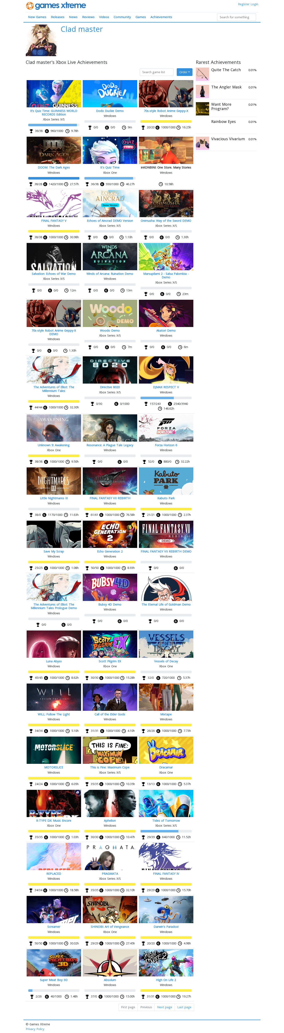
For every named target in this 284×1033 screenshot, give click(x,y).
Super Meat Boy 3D (54, 980)
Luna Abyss (54, 661)
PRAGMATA (110, 874)
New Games (37, 17)
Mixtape (166, 714)
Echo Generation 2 (110, 551)
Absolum (110, 980)
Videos (104, 17)
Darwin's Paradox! (166, 927)
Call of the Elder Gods (110, 714)
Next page (164, 1007)
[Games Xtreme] (56, 5)
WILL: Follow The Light (54, 714)
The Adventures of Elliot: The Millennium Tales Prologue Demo (54, 606)
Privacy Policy (35, 1029)
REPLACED (53, 874)
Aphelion (110, 820)
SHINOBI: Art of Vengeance (110, 927)
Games (141, 17)
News (73, 17)
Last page (184, 1007)
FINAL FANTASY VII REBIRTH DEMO (166, 551)
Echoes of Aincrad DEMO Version (110, 221)
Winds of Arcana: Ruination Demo (109, 274)
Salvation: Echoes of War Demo (54, 274)
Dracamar (166, 767)
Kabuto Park (166, 498)
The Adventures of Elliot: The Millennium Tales (53, 389)
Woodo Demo (110, 330)
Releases (57, 17)
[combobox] (236, 17)
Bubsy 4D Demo (109, 604)
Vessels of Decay (166, 661)
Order (183, 72)
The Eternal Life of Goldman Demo (166, 604)
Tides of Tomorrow (166, 820)
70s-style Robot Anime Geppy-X (166, 111)
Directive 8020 (110, 387)
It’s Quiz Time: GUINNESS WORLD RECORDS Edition (53, 112)
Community (122, 17)
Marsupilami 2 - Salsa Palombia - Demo (166, 275)
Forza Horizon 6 (166, 445)
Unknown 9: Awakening (54, 445)
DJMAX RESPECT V (166, 387)
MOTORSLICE (53, 767)
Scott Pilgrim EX (110, 661)
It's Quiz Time (110, 167)
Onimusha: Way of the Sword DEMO (166, 221)
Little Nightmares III (54, 498)
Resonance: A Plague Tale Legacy (109, 445)
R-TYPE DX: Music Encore (53, 820)
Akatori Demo (166, 330)
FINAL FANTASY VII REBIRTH (110, 498)
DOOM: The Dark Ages (54, 167)
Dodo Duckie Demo (110, 111)
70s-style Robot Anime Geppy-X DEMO (54, 332)
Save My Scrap (54, 551)
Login (254, 4)
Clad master (82, 29)
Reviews (88, 17)
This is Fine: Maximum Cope (110, 767)
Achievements (161, 17)
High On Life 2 (166, 980)
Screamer (53, 927)
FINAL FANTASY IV (166, 874)
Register (243, 4)
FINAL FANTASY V (54, 221)
